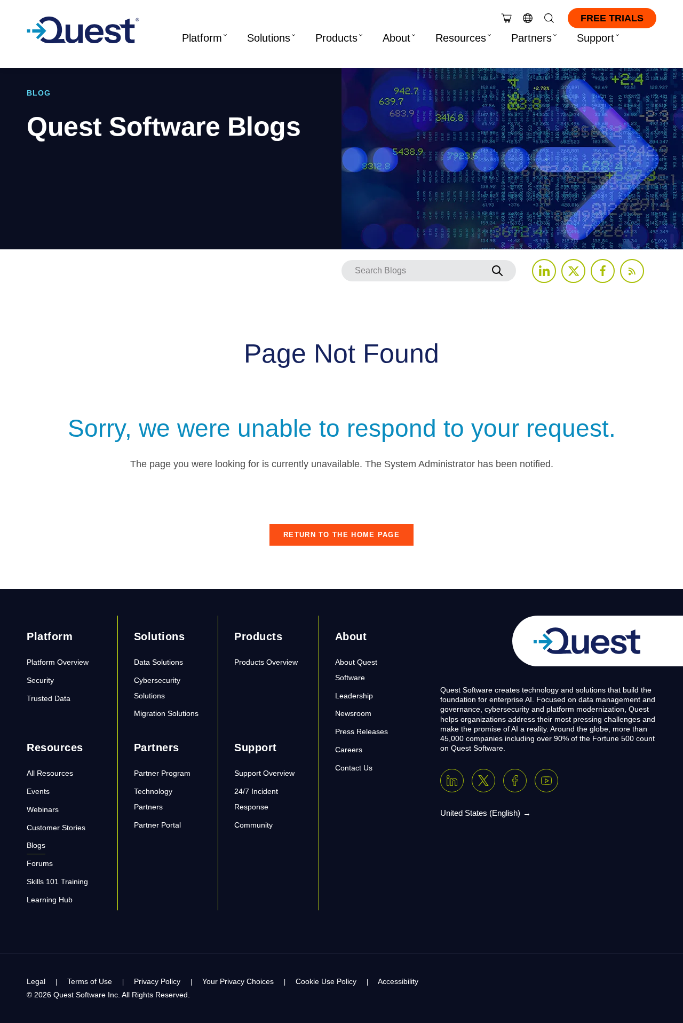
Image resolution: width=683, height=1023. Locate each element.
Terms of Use (89, 981)
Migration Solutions (166, 713)
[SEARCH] (497, 270)
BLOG (39, 93)
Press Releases (361, 731)
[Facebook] (515, 780)
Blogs (36, 845)
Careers (348, 749)
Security (40, 680)
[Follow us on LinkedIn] (544, 271)
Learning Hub (50, 899)
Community (253, 825)
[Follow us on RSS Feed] (632, 271)
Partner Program (162, 773)
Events (38, 791)
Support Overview (264, 773)
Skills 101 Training (57, 881)
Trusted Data (48, 698)
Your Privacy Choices (238, 981)
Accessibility (398, 981)
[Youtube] (546, 780)
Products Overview (266, 662)
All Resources (50, 773)
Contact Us (353, 768)
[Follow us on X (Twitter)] (573, 271)
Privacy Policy (157, 981)
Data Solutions (158, 662)
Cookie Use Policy (326, 981)
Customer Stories (56, 827)
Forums (40, 863)
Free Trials (612, 18)
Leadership (354, 695)
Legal (36, 981)
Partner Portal (157, 825)
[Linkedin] (452, 780)
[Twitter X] (483, 780)
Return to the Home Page (341, 535)
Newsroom (353, 713)
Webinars (43, 809)
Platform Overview (58, 662)
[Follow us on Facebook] (603, 271)
